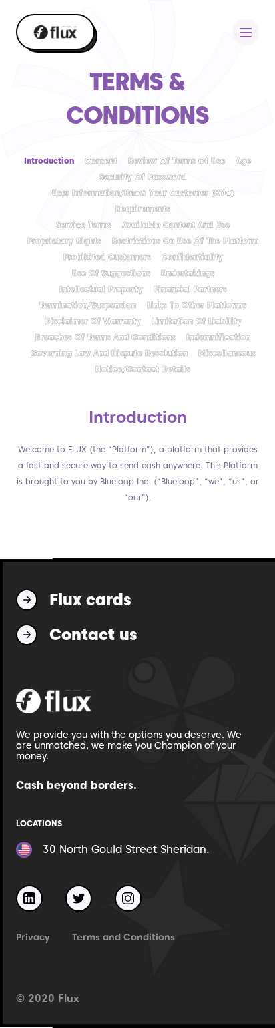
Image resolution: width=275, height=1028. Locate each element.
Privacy (33, 937)
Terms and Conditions (123, 937)
